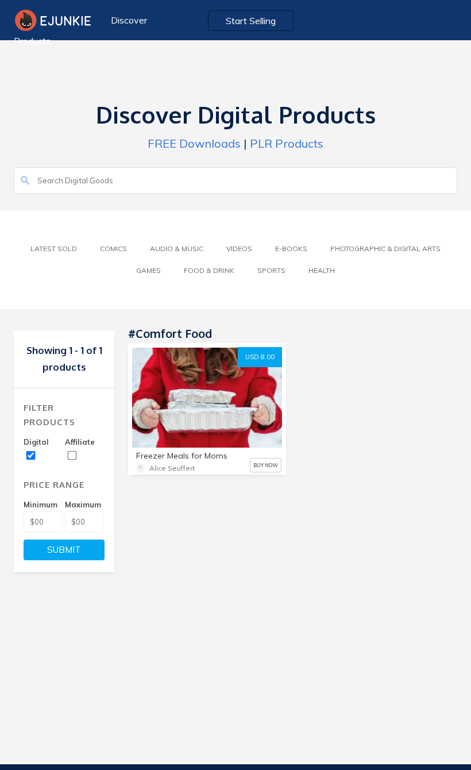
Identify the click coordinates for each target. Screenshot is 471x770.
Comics (113, 248)
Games (148, 270)
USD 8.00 (260, 357)
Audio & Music (176, 248)
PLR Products (286, 143)
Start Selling (251, 20)
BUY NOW (265, 465)
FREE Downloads (194, 143)
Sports (271, 270)
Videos (239, 248)
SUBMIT (64, 549)
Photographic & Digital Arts (385, 248)
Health (321, 270)
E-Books (291, 248)
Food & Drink (209, 270)
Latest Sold (53, 248)
